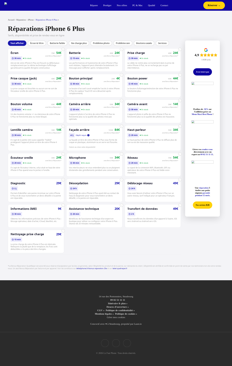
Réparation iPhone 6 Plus (46, 20)
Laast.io (138, 324)
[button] (202, 72)
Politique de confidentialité (119, 310)
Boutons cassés (144, 43)
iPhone (31, 20)
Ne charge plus (79, 43)
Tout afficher (17, 43)
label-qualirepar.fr (120, 268)
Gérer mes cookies (116, 317)
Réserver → (214, 5)
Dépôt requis (82, 135)
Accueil (11, 20)
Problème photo (101, 43)
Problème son (123, 43)
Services (162, 43)
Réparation (21, 20)
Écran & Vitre (37, 43)
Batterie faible (57, 43)
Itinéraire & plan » (118, 303)
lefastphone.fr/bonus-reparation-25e (91, 268)
